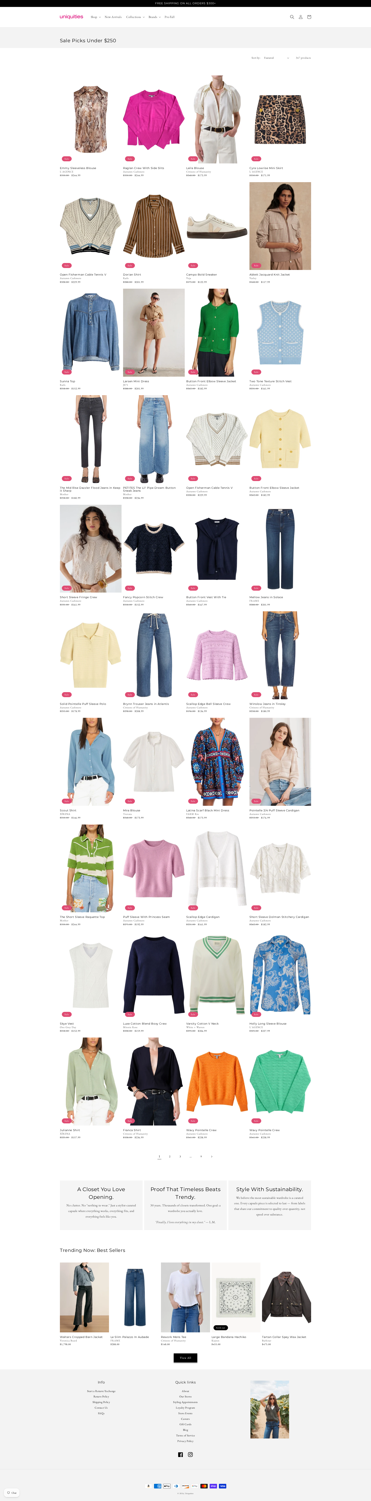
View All (185, 1358)
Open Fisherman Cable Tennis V (83, 274)
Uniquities (189, 1493)
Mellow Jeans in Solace (266, 597)
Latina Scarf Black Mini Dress (207, 810)
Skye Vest (67, 1023)
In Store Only (84, 1327)
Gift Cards (186, 1424)
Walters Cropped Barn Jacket (81, 1337)
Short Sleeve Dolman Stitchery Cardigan (279, 917)
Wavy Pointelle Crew (201, 1130)
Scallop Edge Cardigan (203, 917)
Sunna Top (67, 381)
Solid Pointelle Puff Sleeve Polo (83, 704)
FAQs (101, 1413)
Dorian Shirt (132, 274)
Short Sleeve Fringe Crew (78, 597)
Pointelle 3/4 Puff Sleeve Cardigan (274, 810)
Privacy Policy (185, 1441)
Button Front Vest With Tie (206, 597)
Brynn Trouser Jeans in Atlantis (146, 704)
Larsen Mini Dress (136, 381)
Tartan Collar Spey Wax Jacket (284, 1337)
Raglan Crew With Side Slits (143, 168)
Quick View (90, 158)
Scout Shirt (68, 810)
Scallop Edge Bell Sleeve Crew (208, 704)
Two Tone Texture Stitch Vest (270, 381)
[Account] (300, 17)
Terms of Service (185, 1435)
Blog (185, 1430)
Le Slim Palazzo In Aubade (130, 1337)
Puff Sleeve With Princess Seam (146, 917)
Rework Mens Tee (173, 1337)
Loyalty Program (185, 1408)
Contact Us (101, 1408)
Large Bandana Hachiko (229, 1337)
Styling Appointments (185, 1402)
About (185, 1391)
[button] (95, 17)
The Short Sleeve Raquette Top (82, 917)
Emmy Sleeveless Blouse (78, 168)
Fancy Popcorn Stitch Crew (143, 597)
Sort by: (256, 57)
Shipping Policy (101, 1402)
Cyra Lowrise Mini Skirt (266, 168)
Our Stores (185, 1396)
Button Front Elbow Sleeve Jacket (211, 381)
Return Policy (101, 1396)
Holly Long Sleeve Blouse (268, 1023)
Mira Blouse (131, 810)
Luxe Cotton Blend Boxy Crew (145, 1023)
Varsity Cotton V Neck (202, 1023)
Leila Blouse (195, 168)
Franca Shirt (132, 1130)
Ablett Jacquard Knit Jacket (269, 274)
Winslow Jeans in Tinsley (267, 704)
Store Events (185, 1413)
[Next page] (211, 1156)
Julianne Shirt (70, 1130)
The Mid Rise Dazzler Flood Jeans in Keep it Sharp (90, 489)
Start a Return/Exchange (101, 1391)
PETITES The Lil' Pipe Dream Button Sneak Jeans (149, 489)
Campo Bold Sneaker (201, 274)
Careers (185, 1419)
